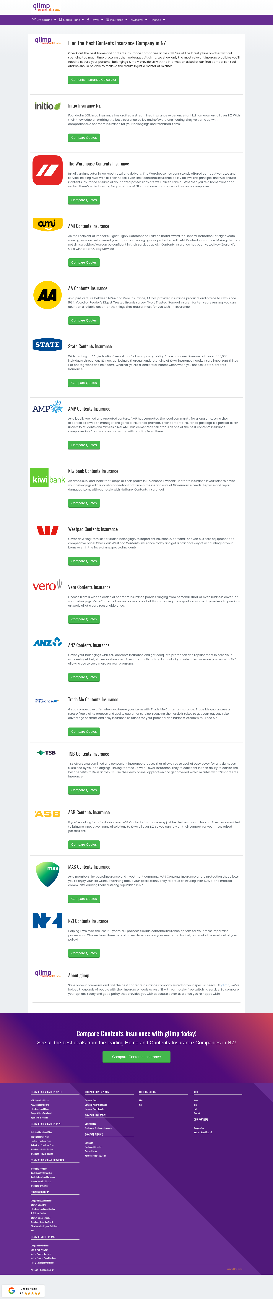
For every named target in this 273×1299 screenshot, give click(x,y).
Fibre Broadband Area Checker (43, 1209)
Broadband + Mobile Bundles (42, 1149)
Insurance (117, 20)
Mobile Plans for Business (41, 1254)
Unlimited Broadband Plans (41, 1132)
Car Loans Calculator (93, 1147)
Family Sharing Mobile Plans (42, 1262)
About (196, 1100)
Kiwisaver (137, 20)
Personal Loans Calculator (95, 1155)
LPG (140, 1100)
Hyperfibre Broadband (39, 1117)
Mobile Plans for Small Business (43, 1258)
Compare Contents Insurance (136, 1057)
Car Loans (89, 1142)
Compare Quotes (84, 137)
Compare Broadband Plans (41, 1200)
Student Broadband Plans (41, 1181)
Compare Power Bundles (94, 1108)
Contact (197, 1113)
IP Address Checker (38, 1213)
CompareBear (199, 1128)
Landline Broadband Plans (41, 1140)
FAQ (195, 1108)
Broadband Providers (39, 1168)
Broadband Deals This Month (42, 1222)
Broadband (44, 20)
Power (95, 20)
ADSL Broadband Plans (40, 1100)
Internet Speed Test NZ (203, 1132)
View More (34, 1293)
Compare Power (91, 1100)
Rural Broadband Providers (41, 1172)
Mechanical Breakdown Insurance (98, 1128)
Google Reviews (23, 1280)
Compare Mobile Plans (39, 1245)
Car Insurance (90, 1123)
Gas (140, 1104)
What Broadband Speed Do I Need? (44, 1226)
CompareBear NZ (47, 1269)
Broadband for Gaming (39, 1185)
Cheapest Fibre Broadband (41, 1113)
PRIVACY (34, 1269)
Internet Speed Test (38, 1204)
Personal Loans (91, 1151)
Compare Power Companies (96, 1104)
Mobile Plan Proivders (39, 1249)
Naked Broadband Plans (40, 1136)
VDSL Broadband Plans (40, 1104)
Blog (195, 1104)
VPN (32, 1230)
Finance (156, 20)
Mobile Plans (71, 20)
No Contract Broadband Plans (42, 1145)
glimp (225, 985)
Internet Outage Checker (40, 1217)
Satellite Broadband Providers (43, 1177)
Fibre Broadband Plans (39, 1108)
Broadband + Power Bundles (42, 1153)
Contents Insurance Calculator (93, 80)
